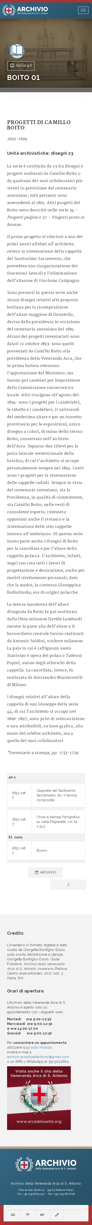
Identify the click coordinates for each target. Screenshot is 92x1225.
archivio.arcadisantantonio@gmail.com (38, 1057)
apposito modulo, (38, 1047)
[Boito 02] (68, 885)
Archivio (47, 872)
